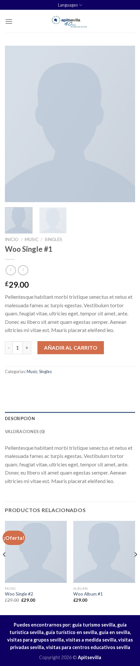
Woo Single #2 (19, 594)
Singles (53, 239)
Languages (68, 5)
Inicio (12, 239)
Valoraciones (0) (25, 431)
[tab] (70, 418)
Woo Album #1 (88, 594)
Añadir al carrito (70, 347)
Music (31, 239)
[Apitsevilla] (70, 21)
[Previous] (15, 124)
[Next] (124, 124)
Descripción (20, 418)
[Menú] (9, 21)
